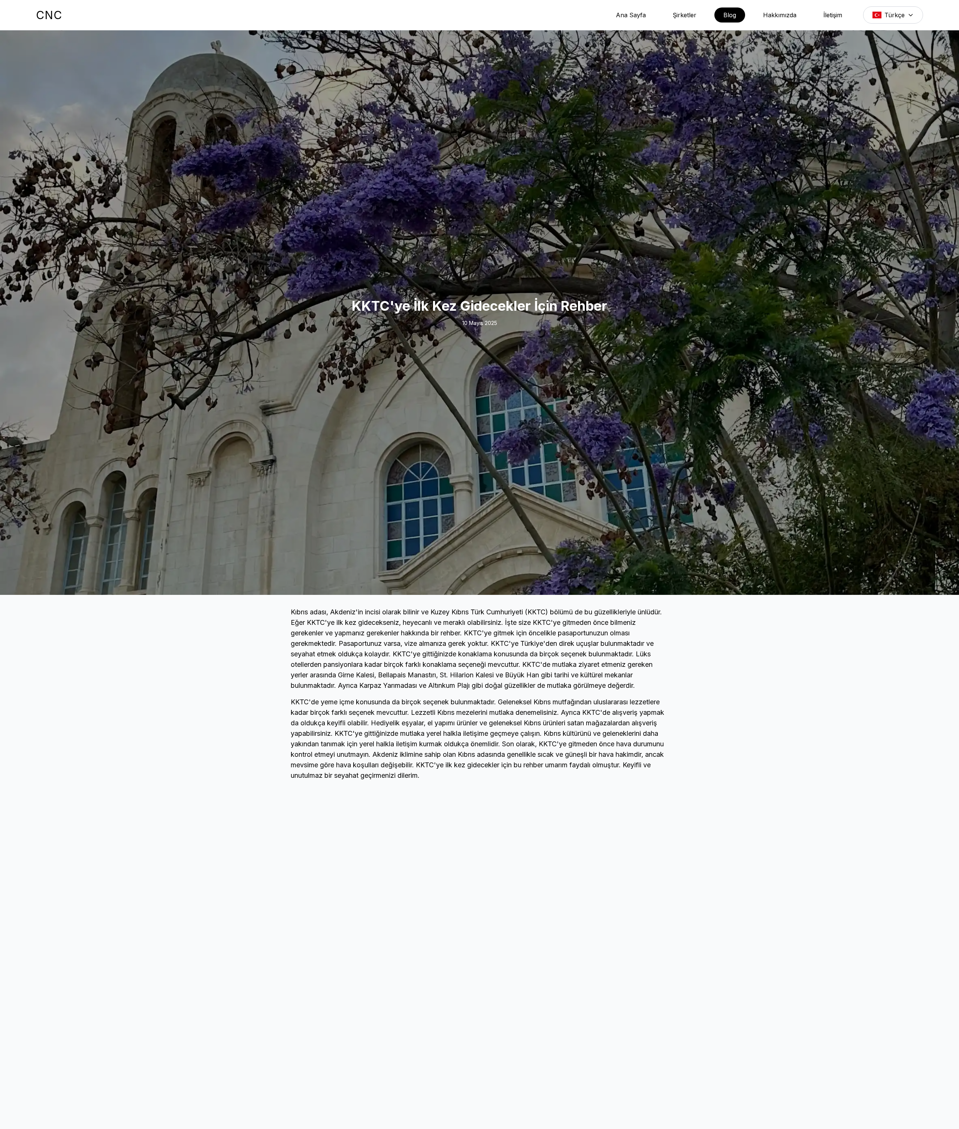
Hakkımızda (779, 15)
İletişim (832, 15)
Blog (729, 15)
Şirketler (684, 15)
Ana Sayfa (631, 15)
